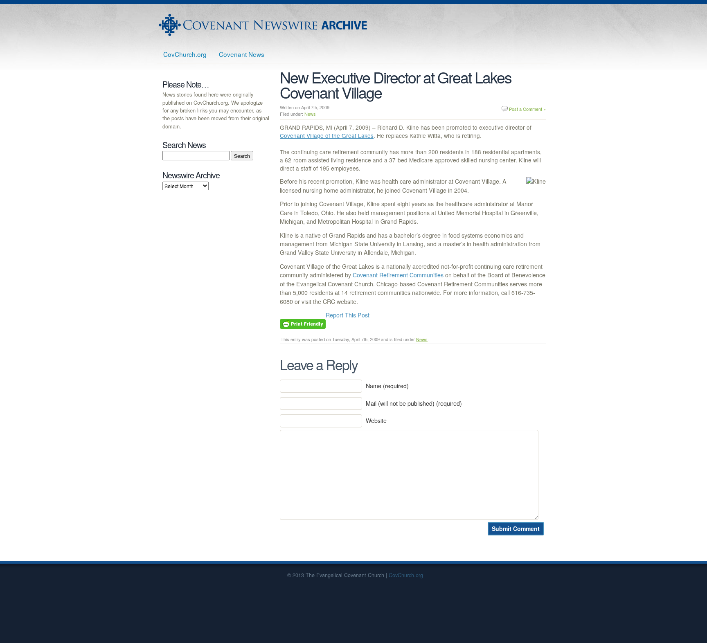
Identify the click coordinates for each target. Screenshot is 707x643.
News (310, 113)
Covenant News (241, 53)
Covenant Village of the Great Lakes (327, 135)
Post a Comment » (527, 109)
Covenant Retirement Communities (398, 275)
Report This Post (347, 315)
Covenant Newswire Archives (264, 25)
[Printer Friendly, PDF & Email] (303, 323)
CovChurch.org (185, 53)
